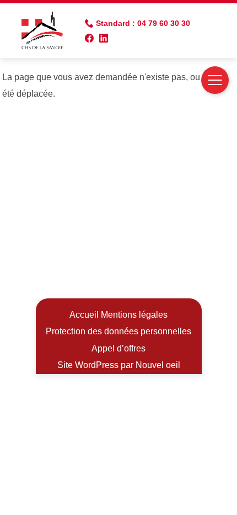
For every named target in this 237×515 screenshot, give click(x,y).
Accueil (84, 314)
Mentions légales (134, 314)
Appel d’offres (118, 348)
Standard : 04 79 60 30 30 (143, 23)
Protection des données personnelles (118, 331)
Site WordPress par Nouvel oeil (118, 365)
